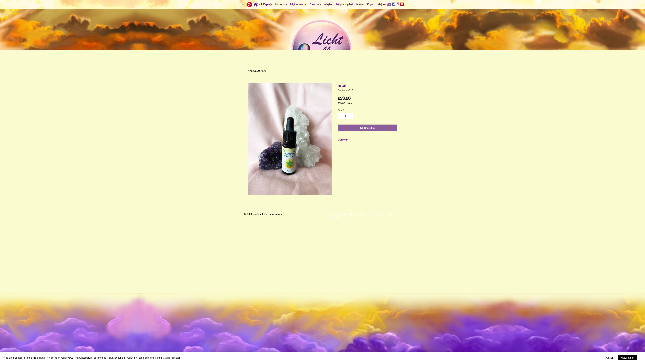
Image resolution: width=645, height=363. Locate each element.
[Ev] (255, 4)
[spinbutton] (345, 116)
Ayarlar (609, 357)
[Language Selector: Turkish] (247, 4)
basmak (336, 216)
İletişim (335, 214)
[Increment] (350, 116)
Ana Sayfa (254, 70)
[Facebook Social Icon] (393, 4)
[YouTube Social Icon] (402, 4)
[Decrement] (340, 116)
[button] (389, 4)
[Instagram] (397, 4)
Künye (344, 214)
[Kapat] (641, 357)
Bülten (391, 214)
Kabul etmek (627, 357)
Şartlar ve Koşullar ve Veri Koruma (368, 214)
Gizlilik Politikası (171, 357)
